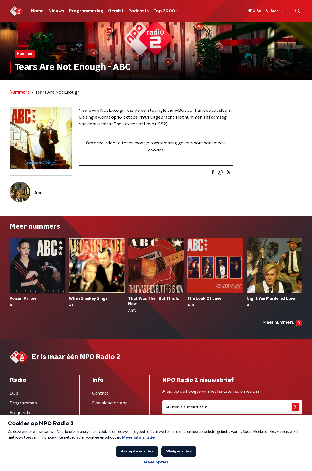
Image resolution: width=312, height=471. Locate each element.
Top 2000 (164, 11)
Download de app (110, 403)
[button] (297, 11)
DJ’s (14, 393)
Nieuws (56, 11)
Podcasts (138, 11)
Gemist (116, 11)
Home (37, 11)
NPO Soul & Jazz (262, 11)
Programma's (23, 403)
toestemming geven (170, 143)
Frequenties (22, 413)
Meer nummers (278, 323)
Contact (100, 393)
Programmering (86, 11)
